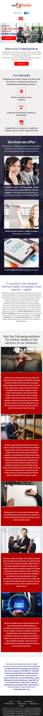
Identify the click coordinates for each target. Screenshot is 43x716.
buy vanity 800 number (22, 715)
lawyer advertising (35, 52)
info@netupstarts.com (21, 689)
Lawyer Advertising (25, 311)
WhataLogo (34, 704)
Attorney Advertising (9, 715)
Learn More (8, 38)
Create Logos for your (13, 270)
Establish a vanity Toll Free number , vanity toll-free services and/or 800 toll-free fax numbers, (21, 189)
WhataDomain (9, 704)
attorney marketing (8, 313)
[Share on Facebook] (25, 13)
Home (11, 701)
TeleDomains (22, 704)
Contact (21, 706)
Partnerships (29, 701)
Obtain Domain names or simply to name (21, 231)
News (19, 701)
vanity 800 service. (26, 59)
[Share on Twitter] (28, 13)
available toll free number (31, 711)
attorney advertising (18, 84)
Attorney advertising (22, 317)
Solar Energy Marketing (34, 713)
